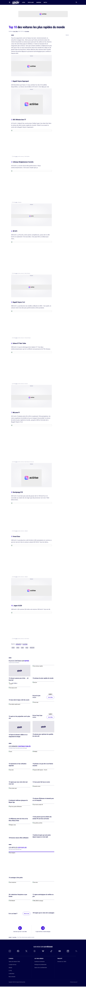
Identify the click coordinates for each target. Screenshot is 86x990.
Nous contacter (12, 976)
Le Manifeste (11, 973)
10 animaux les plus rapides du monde (43, 678)
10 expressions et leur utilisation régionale (17, 764)
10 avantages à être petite (16, 877)
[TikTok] (51, 951)
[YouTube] (60, 951)
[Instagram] (10, 951)
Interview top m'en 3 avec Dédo (20, 931)
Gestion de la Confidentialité (40, 967)
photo (16, 156)
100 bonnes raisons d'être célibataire (18, 838)
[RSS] (76, 951)
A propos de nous (12, 964)
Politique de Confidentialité (40, 964)
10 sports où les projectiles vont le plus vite (19, 717)
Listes (23, 2)
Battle (45, 2)
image (27, 647)
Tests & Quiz (31, 2)
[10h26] (16, 2)
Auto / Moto (15, 31)
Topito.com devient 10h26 (14, 961)
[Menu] (9, 2)
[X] (26, 951)
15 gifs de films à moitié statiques (42, 931)
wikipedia (18, 644)
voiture (13, 647)
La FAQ (10, 970)
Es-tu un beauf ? (13, 913)
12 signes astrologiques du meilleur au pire (43, 895)
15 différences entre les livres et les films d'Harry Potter (18, 819)
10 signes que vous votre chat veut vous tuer (18, 783)
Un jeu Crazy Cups (37, 715)
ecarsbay (25, 644)
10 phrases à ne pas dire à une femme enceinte (43, 764)
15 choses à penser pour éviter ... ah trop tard (18, 679)
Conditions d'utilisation (39, 961)
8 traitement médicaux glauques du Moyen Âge (18, 801)
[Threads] (35, 951)
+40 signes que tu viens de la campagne (43, 913)
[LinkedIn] (68, 951)
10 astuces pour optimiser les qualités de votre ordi (43, 735)
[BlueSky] (43, 951)
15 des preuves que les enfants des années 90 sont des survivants (42, 818)
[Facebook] (18, 951)
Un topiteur (27, 31)
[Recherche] (76, 2)
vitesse (18, 647)
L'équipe (10, 967)
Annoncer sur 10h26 (61, 961)
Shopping (38, 2)
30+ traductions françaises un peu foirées (18, 895)
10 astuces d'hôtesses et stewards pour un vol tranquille (43, 799)
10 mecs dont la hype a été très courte (19, 700)
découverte (32, 647)
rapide (22, 647)
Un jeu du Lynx (36, 695)
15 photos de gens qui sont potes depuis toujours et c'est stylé (42, 836)
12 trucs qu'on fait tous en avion (41, 782)
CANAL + (15, 683)
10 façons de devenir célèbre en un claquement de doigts (18, 735)
